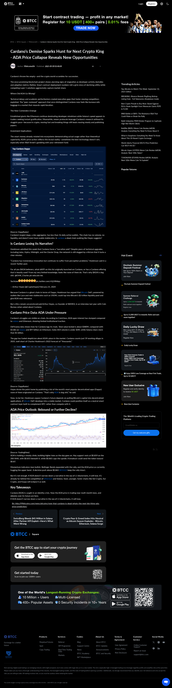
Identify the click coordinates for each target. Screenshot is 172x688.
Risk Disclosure (121, 653)
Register (151, 4)
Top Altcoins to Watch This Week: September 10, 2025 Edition (140, 90)
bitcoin (27, 401)
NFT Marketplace (84, 657)
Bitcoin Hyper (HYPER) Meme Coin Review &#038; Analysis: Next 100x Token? (141, 151)
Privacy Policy (120, 649)
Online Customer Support (140, 646)
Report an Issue (140, 651)
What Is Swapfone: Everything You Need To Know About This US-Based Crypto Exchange (140, 137)
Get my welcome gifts (141, 433)
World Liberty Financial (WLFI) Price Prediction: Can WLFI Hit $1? (139, 144)
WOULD (63, 470)
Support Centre (83, 646)
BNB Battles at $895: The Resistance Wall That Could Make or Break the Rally (139, 115)
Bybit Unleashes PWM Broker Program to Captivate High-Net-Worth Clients (141, 122)
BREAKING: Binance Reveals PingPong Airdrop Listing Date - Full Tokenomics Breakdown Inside (140, 97)
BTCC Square (21, 42)
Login (141, 4)
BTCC (12, 42)
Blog (79, 642)
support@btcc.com (141, 654)
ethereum (48, 478)
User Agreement (121, 645)
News (79, 650)
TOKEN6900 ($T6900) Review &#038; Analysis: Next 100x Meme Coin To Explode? (139, 159)
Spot (41, 646)
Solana (22, 329)
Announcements (102, 650)
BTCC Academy (83, 653)
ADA (56, 392)
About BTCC (101, 642)
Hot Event (126, 255)
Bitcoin (84, 292)
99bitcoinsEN (33, 42)
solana (16, 321)
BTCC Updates (101, 646)
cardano (61, 238)
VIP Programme (64, 646)
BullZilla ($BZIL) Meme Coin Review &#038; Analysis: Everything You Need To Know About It (140, 129)
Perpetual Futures (46, 642)
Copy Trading (45, 650)
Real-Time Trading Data (65, 651)
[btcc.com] (9, 3)
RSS (160, 449)
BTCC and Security (103, 653)
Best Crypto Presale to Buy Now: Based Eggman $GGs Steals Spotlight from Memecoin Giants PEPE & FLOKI (141, 106)
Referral (61, 642)
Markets (61, 655)
